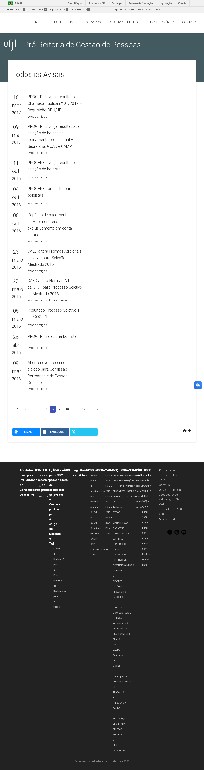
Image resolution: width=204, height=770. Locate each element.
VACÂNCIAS (119, 750)
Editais (135, 470)
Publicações (148, 554)
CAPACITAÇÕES (121, 533)
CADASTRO (118, 528)
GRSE (67, 470)
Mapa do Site (119, 9)
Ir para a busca (58, 9)
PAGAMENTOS (120, 628)
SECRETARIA (119, 724)
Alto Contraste (136, 9)
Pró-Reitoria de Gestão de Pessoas (82, 44)
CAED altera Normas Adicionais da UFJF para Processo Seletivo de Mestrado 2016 (55, 287)
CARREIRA (118, 539)
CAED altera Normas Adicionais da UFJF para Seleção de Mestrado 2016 (55, 258)
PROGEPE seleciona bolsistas (53, 336)
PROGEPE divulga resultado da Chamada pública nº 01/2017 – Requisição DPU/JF (55, 104)
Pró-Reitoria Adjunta (94, 501)
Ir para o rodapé (80, 9)
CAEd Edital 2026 (145, 543)
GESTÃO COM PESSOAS (63, 475)
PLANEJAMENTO (121, 634)
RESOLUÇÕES (127, 491)
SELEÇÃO (117, 729)
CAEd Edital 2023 (145, 496)
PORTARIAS (126, 486)
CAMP (93, 539)
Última (95, 409)
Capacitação (141, 486)
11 (75, 409)
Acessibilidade (153, 9)
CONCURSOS (119, 544)
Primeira (21, 409)
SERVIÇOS (115, 470)
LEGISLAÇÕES (127, 480)
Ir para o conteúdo (14, 9)
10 (67, 409)
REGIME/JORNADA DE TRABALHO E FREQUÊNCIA (122, 692)
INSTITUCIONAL (47, 496)
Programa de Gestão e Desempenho (120, 666)
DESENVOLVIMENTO (49, 475)
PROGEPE (92, 470)
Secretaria (95, 528)
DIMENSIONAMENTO (123, 565)
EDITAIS (124, 475)
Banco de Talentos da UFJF (48, 480)
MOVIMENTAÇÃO (121, 623)
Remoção (139, 507)
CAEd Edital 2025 (145, 527)
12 (83, 409)
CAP (92, 544)
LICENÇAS (118, 618)
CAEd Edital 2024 (145, 512)
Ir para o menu (37, 9)
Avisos (93, 475)
